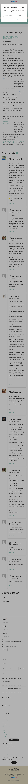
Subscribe (21, 15)
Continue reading (14, 19)
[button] (2, 7)
